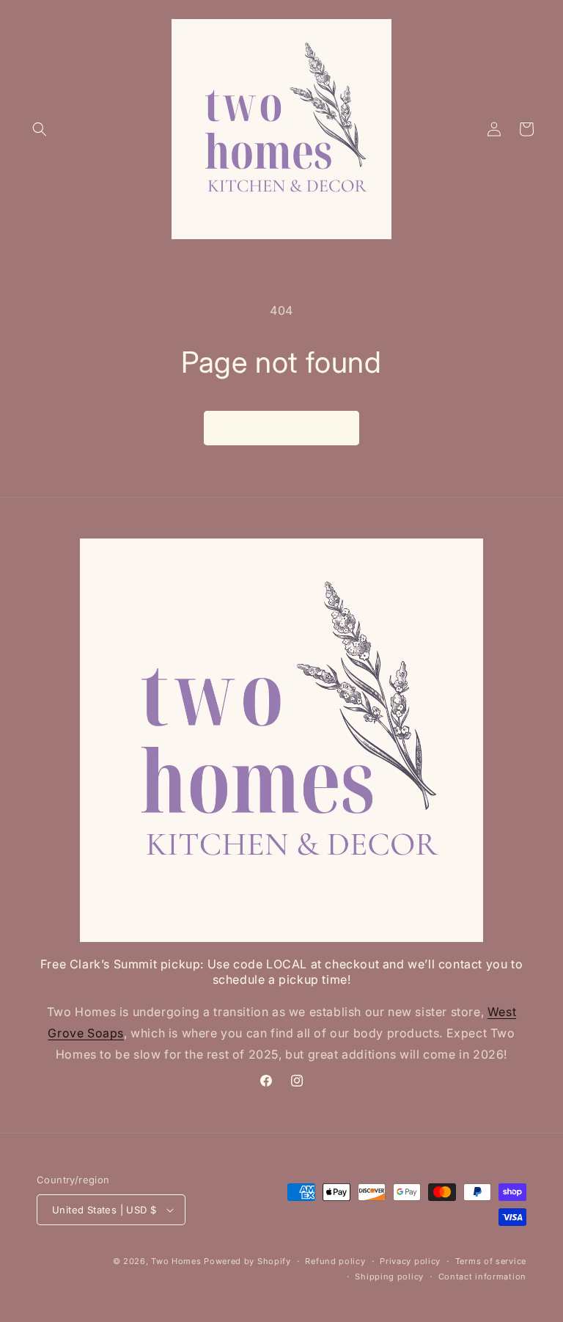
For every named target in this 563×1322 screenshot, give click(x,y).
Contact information (482, 1276)
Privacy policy (410, 1261)
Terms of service (490, 1261)
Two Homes (176, 1261)
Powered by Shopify (247, 1261)
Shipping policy (389, 1276)
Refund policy (335, 1261)
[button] (39, 129)
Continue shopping (281, 427)
